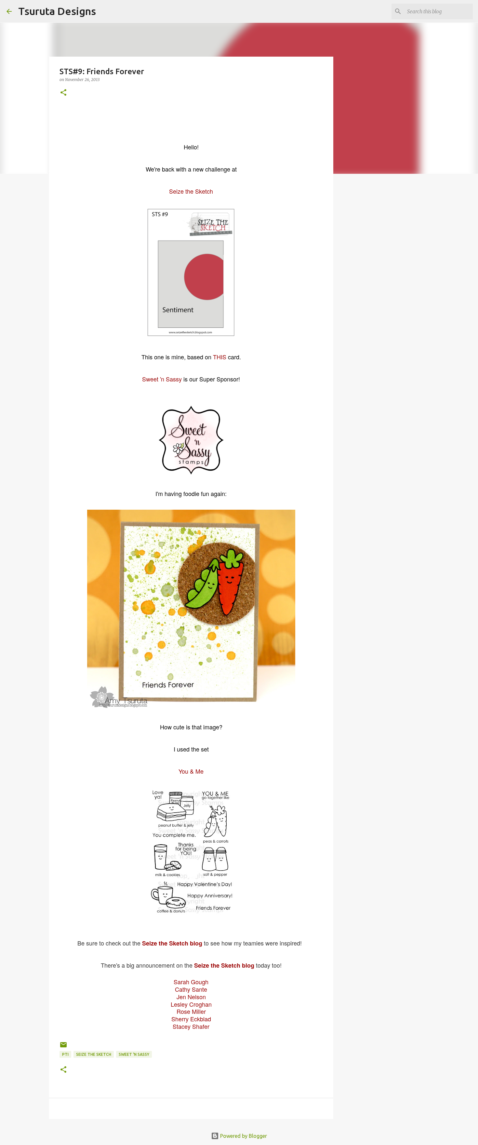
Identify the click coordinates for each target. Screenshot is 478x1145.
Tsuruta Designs (57, 11)
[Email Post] (63, 1047)
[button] (63, 93)
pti (65, 1054)
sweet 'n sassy (134, 1054)
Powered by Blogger (243, 1136)
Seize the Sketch (93, 1054)
